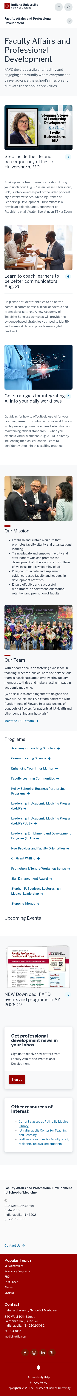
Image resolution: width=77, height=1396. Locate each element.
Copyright (13, 1388)
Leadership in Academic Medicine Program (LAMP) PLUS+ (42, 821)
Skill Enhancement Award (29, 878)
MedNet (9, 1292)
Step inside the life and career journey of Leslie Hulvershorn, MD (28, 162)
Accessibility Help (39, 1377)
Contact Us (12, 1245)
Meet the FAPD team (19, 721)
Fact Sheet (11, 1282)
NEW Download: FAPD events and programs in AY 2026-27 (32, 999)
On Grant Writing (23, 858)
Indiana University (59, 1388)
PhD (7, 1276)
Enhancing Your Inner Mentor (32, 768)
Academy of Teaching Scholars (33, 748)
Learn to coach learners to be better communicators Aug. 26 (31, 281)
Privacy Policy (38, 1382)
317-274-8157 (12, 1331)
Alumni (8, 1287)
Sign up (17, 1079)
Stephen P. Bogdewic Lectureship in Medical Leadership (36, 891)
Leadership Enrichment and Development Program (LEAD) (41, 836)
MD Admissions (13, 1266)
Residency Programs (17, 1271)
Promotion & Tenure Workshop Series (38, 868)
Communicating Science (28, 758)
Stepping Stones (23, 903)
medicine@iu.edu (15, 1336)
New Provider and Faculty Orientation (38, 848)
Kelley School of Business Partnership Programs (38, 791)
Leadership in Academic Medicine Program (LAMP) (42, 806)
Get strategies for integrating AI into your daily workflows (34, 398)
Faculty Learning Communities (33, 778)
